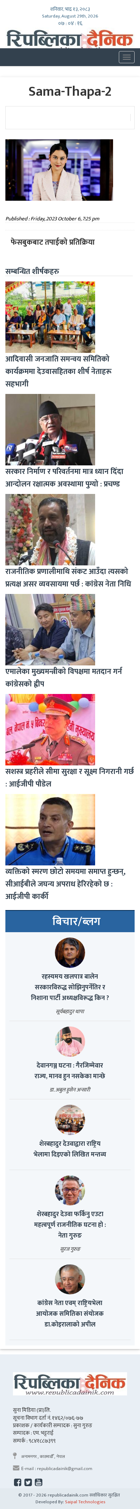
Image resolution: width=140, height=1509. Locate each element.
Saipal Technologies (85, 1502)
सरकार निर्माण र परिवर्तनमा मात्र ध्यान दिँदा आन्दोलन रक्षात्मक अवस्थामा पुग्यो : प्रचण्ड (64, 477)
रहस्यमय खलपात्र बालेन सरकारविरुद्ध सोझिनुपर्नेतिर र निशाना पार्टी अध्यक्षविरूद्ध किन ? (70, 987)
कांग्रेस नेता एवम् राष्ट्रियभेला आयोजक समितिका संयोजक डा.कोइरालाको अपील (70, 1314)
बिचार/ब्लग (76, 922)
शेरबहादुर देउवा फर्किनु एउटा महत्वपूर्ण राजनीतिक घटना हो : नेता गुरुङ (70, 1225)
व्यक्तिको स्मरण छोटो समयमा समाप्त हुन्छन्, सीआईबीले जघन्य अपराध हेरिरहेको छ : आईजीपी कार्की (65, 884)
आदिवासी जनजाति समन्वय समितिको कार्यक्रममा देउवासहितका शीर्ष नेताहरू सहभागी (58, 371)
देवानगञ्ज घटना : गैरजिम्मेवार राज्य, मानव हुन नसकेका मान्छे (69, 1071)
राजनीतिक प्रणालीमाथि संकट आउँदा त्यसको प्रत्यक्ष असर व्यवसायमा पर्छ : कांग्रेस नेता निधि (68, 577)
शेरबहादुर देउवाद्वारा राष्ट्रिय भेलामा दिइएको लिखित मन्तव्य (69, 1149)
